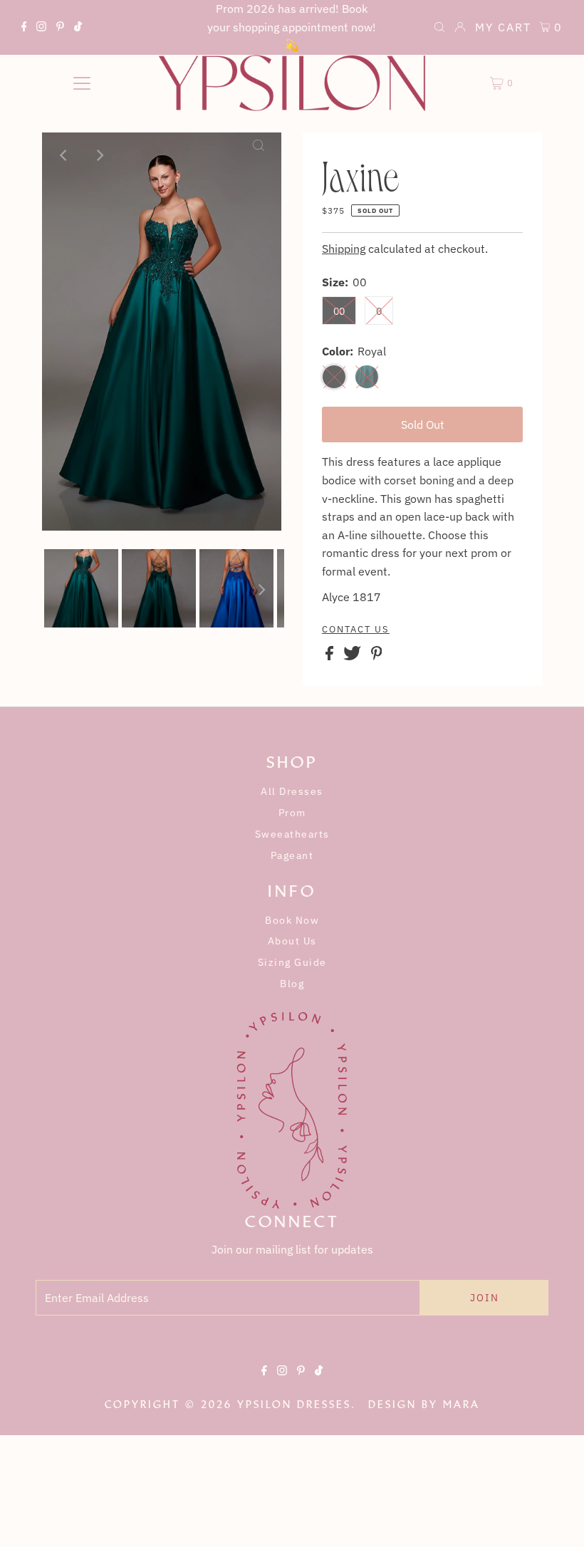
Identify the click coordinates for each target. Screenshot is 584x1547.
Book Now (292, 920)
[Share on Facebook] (330, 656)
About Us (292, 940)
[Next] (99, 155)
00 (339, 311)
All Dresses (292, 791)
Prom (292, 812)
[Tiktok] (78, 28)
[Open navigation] (82, 83)
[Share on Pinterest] (376, 656)
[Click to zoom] (258, 155)
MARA (461, 1404)
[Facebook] (24, 28)
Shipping (343, 248)
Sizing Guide (292, 962)
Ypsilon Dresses (294, 1404)
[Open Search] (439, 28)
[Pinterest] (60, 28)
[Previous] (64, 155)
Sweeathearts (292, 834)
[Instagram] (41, 28)
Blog (292, 983)
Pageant (292, 855)
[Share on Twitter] (353, 656)
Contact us (356, 629)
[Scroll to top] (555, 1518)
